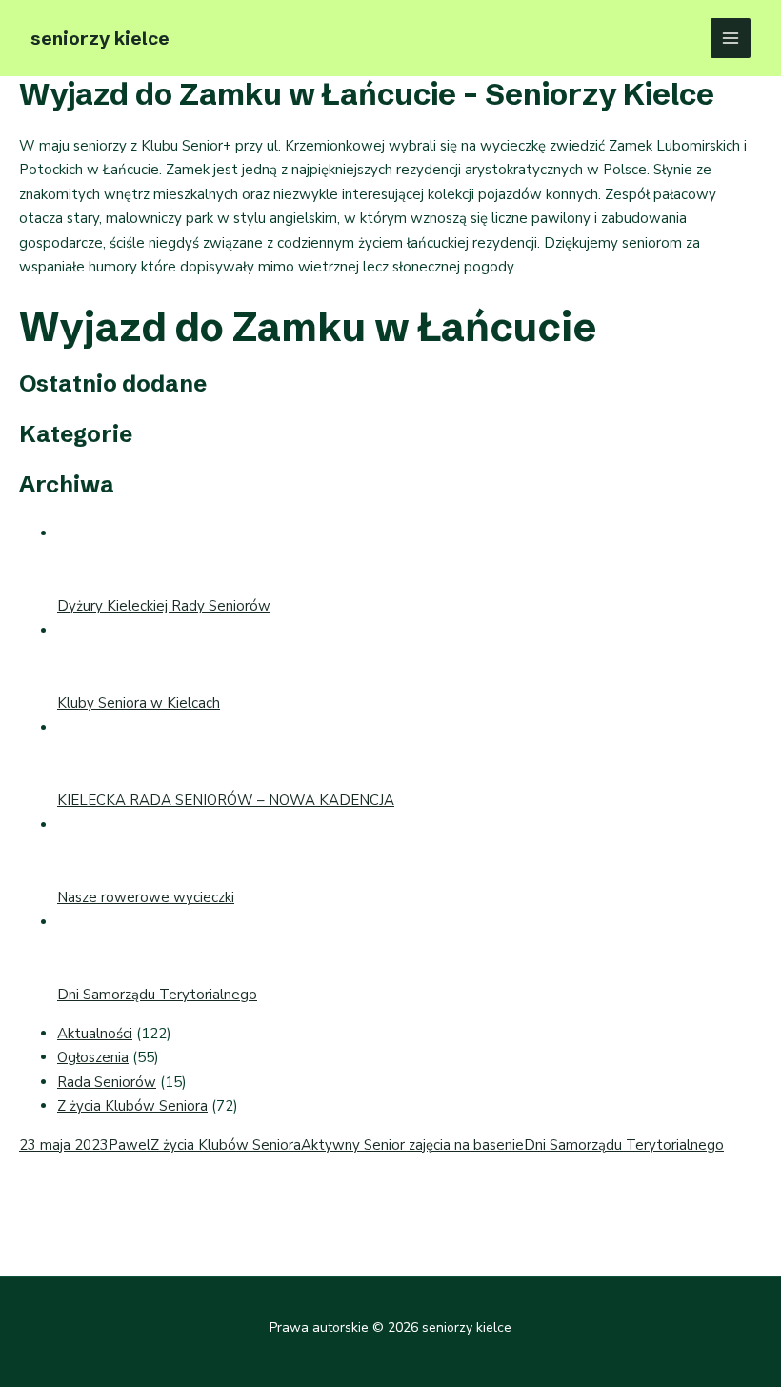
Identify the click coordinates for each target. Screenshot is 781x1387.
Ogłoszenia (93, 1057)
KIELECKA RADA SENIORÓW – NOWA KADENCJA (225, 800)
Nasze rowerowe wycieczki (145, 897)
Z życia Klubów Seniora (132, 1106)
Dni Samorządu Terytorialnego (157, 994)
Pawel (129, 1145)
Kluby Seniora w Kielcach (138, 703)
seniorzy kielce (100, 38)
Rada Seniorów (106, 1082)
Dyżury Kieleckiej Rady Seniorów (163, 605)
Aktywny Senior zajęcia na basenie (412, 1145)
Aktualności (94, 1033)
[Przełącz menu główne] (731, 38)
